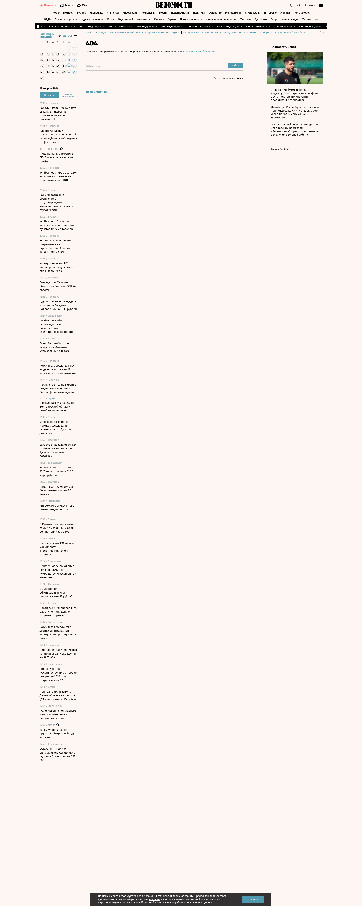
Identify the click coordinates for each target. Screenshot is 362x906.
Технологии (148, 12)
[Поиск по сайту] (299, 5)
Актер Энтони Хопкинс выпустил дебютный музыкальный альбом (55, 347)
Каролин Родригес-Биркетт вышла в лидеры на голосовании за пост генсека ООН (58, 113)
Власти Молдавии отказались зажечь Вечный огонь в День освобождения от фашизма (58, 136)
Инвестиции (130, 12)
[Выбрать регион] (291, 5)
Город (110, 19)
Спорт (274, 19)
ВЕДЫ (47, 19)
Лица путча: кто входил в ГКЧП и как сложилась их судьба (56, 157)
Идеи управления (92, 19)
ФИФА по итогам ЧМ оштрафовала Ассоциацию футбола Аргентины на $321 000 (58, 754)
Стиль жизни (252, 12)
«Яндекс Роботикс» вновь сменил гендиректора (57, 507)
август (67, 35)
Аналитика (143, 19)
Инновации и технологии (221, 19)
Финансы (113, 12)
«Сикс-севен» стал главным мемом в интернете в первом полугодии (58, 714)
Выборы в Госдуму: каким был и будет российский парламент (298, 32)
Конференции (290, 19)
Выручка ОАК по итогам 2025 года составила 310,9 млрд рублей (56, 471)
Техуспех (245, 19)
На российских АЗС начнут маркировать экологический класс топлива (57, 548)
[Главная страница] (174, 5)
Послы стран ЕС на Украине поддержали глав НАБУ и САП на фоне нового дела (58, 388)
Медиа (163, 12)
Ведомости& (125, 19)
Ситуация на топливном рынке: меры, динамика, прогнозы (219, 32)
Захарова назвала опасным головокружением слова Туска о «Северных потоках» (58, 450)
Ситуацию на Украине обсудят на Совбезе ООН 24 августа (58, 286)
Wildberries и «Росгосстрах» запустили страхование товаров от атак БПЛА (58, 176)
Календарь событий (47, 36)
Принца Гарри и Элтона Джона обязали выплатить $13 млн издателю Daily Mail (58, 695)
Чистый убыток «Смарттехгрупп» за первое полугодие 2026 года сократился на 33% (58, 674)
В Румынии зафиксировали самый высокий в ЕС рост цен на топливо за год (58, 527)
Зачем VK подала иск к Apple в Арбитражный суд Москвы (57, 733)
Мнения (285, 12)
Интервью (270, 12)
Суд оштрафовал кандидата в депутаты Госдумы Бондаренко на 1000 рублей (58, 305)
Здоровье (261, 19)
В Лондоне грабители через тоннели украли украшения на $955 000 (58, 653)
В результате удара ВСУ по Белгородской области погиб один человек (57, 406)
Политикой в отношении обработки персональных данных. (177, 902)
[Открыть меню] (321, 5)
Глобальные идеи (62, 12)
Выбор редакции (96, 32)
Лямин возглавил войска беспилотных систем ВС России (56, 490)
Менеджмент (233, 12)
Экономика (96, 12)
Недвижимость (180, 12)
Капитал (159, 19)
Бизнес (81, 12)
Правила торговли (66, 19)
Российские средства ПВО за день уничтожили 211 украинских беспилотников (58, 369)
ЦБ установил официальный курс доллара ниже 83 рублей (56, 592)
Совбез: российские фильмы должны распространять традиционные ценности (56, 326)
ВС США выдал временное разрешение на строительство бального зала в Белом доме (57, 246)
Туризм (306, 19)
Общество (215, 12)
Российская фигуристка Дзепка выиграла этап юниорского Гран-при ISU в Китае (58, 632)
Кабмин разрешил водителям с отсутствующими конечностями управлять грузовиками (56, 202)
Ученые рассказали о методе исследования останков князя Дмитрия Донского (56, 427)
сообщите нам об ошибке (199, 51)
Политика (199, 12)
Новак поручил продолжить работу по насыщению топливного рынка (58, 611)
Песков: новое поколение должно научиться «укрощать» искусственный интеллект (58, 571)
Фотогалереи (302, 12)
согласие (154, 899)
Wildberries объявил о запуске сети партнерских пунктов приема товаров (57, 225)
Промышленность (191, 19)
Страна (172, 19)
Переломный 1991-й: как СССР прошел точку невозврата (145, 32)
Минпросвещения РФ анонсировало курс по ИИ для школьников (57, 267)
